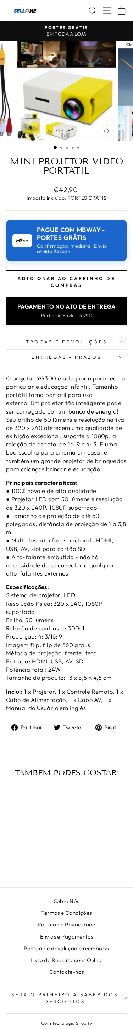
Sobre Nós (66, 901)
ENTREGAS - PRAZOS (67, 357)
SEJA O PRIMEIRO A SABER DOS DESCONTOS (64, 998)
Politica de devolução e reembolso (66, 948)
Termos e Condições (66, 912)
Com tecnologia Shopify (66, 1023)
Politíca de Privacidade (66, 924)
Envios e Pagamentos (66, 936)
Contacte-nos (66, 971)
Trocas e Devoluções (66, 342)
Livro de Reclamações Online (66, 960)
